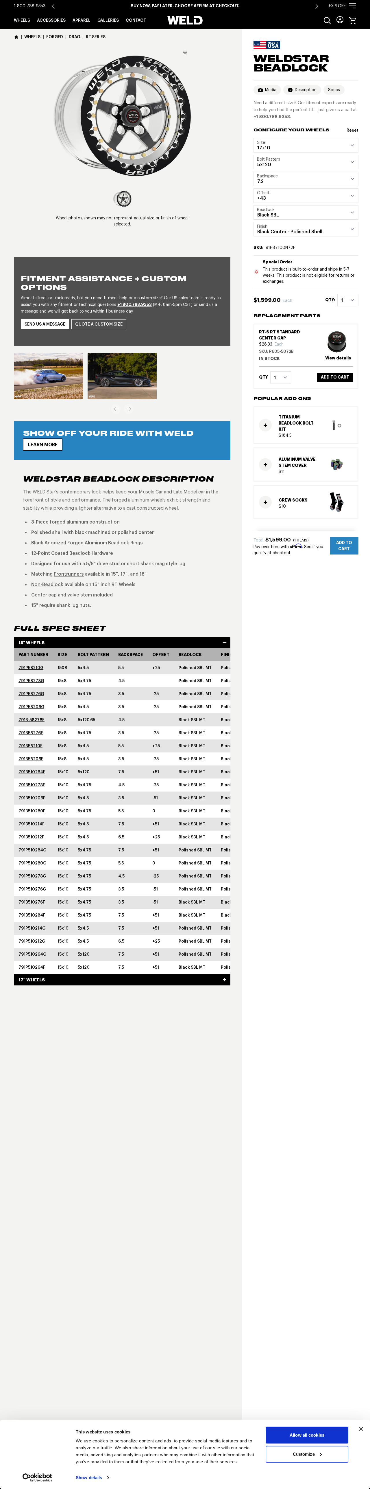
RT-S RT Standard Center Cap (279, 335)
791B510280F (31, 811)
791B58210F (30, 745)
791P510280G (32, 863)
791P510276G (32, 889)
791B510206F (31, 798)
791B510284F (31, 915)
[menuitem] (327, 20)
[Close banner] (361, 1429)
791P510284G (32, 850)
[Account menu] (339, 19)
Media (270, 89)
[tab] (122, 199)
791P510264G (32, 954)
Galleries (108, 20)
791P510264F (31, 967)
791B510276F (31, 902)
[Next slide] (316, 6)
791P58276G (31, 693)
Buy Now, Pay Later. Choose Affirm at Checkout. (185, 5)
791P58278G (31, 680)
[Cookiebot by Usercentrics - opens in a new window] (37, 1477)
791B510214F (31, 824)
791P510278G (32, 876)
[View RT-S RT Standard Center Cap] (339, 342)
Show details (89, 1477)
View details (338, 358)
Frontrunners (69, 574)
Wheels (22, 20)
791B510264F (31, 771)
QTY (263, 377)
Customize (304, 1453)
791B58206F (30, 758)
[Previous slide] (116, 409)
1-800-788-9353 (29, 5)
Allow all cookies (307, 1435)
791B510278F (31, 784)
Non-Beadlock (47, 584)
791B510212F (31, 837)
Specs (334, 89)
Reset (352, 130)
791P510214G (31, 928)
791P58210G (30, 667)
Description (306, 89)
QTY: (330, 300)
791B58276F (30, 732)
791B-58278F (31, 719)
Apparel (81, 20)
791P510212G (31, 941)
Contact (136, 20)
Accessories (51, 20)
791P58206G (31, 706)
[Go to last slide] (53, 6)
